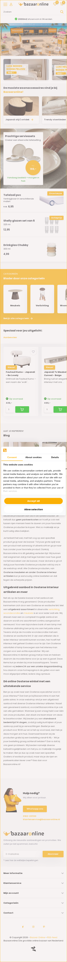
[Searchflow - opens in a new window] (60, 450)
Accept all (33, 501)
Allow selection (33, 509)
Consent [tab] (12, 457)
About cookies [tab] (33, 457)
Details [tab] (55, 457)
